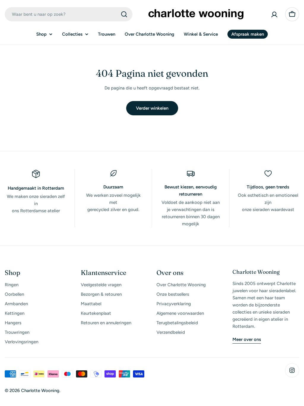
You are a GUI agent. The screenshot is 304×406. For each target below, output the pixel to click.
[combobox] (68, 14)
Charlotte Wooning (40, 390)
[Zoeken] (124, 14)
